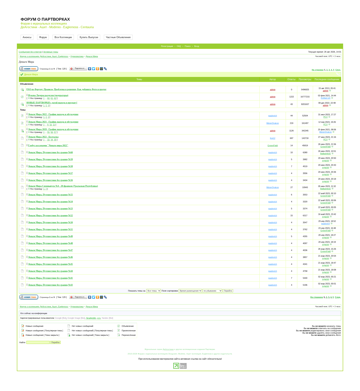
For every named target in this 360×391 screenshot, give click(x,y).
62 (55, 98)
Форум (43, 37)
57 (55, 132)
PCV (325, 117)
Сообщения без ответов (30, 52)
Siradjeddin (91, 318)
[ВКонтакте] (90, 68)
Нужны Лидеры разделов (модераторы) (48, 95)
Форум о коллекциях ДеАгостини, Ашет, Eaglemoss (44, 56)
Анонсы (27, 37)
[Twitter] (94, 68)
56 (52, 132)
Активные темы (50, 52)
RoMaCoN (325, 98)
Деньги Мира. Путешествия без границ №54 (50, 201)
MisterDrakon (272, 123)
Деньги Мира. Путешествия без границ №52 (50, 215)
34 (52, 140)
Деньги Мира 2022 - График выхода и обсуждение (53, 114)
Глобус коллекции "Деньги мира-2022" (48, 145)
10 (51, 125)
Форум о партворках (45, 19)
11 (54, 125)
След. (338, 70)
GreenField (273, 145)
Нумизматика (76, 56)
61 (52, 98)
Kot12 (272, 138)
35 (55, 140)
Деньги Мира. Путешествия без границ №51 (50, 229)
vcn (98, 318)
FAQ (179, 46)
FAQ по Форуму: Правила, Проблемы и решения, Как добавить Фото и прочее (66, 89)
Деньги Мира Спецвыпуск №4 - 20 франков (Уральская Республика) (63, 186)
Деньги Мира (92, 56)
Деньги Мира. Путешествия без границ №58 (50, 166)
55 (48, 132)
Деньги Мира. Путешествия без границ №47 (50, 250)
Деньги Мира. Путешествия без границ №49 (50, 236)
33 (48, 140)
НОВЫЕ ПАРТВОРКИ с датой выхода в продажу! (51, 102)
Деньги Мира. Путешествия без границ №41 (50, 278)
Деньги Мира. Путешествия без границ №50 (50, 222)
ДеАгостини (168, 349)
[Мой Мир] (102, 68)
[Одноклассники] (98, 68)
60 (48, 98)
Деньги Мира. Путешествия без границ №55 (50, 194)
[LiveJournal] (105, 68)
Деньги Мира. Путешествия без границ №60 (50, 152)
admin (272, 89)
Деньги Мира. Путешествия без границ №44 (50, 271)
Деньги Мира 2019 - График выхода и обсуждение (53, 129)
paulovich (272, 116)
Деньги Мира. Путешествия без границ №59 (50, 159)
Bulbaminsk (325, 153)
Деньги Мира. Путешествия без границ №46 (50, 257)
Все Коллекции (63, 37)
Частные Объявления (118, 37)
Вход (196, 46)
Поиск (187, 46)
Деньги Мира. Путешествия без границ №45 (50, 264)
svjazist (325, 160)
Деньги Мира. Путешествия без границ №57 (50, 173)
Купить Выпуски (89, 37)
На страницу (318, 70)
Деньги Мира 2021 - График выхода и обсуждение (53, 122)
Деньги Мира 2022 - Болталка (43, 137)
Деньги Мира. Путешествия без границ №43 (50, 285)
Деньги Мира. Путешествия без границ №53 (50, 208)
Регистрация (167, 46)
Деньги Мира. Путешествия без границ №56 (50, 180)
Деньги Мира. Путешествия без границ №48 (50, 243)
